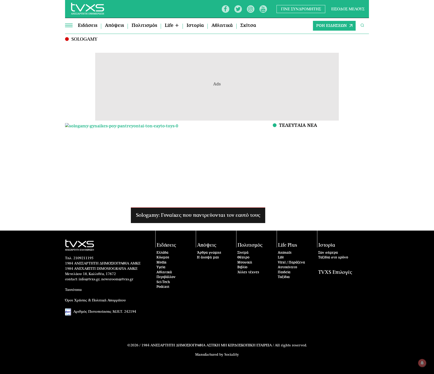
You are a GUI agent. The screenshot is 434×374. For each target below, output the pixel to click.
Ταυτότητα (73, 290)
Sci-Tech (163, 282)
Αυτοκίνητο (287, 267)
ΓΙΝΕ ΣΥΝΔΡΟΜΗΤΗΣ (301, 9)
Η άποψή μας (208, 257)
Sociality (231, 354)
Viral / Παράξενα (291, 262)
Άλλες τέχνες (248, 272)
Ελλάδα (162, 252)
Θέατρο (243, 257)
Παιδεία (284, 272)
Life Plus (287, 245)
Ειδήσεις (87, 25)
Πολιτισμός (144, 25)
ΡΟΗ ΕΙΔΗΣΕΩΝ (331, 26)
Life (281, 257)
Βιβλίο (242, 267)
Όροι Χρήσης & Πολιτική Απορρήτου (95, 300)
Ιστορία (195, 25)
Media (161, 262)
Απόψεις (114, 25)
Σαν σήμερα (328, 252)
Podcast (163, 287)
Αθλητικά (222, 25)
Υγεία (160, 267)
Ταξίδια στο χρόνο (333, 257)
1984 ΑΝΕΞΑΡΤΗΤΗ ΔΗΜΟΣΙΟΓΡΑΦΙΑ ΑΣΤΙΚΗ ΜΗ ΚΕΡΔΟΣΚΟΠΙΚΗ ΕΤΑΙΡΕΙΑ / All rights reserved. (224, 345)
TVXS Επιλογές (335, 272)
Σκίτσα (248, 25)
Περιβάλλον (166, 277)
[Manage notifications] (422, 363)
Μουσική (244, 262)
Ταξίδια (284, 277)
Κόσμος (162, 257)
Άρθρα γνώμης (209, 252)
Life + (172, 25)
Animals (285, 252)
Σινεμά (242, 252)
